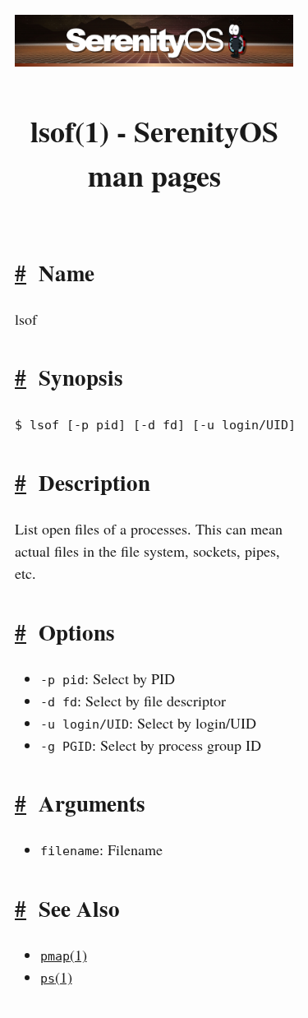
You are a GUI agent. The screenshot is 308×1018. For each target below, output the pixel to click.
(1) (63, 955)
